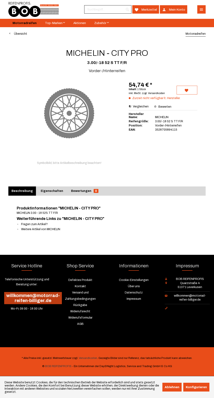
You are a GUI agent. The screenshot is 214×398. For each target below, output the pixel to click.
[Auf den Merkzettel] (187, 90)
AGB (80, 323)
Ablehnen (172, 387)
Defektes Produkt (80, 280)
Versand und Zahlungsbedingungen (80, 295)
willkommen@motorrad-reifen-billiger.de (33, 298)
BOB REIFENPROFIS (58, 366)
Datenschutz (134, 292)
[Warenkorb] (192, 9)
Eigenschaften (52, 191)
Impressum (134, 298)
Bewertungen (84, 191)
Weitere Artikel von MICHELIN (40, 229)
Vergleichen (140, 106)
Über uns (134, 286)
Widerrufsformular (80, 317)
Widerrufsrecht (80, 311)
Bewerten (164, 106)
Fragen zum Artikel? (34, 224)
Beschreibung (22, 191)
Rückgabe (80, 305)
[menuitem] (107, 9)
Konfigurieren (196, 387)
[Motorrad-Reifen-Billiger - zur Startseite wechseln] (33, 9)
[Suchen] (127, 9)
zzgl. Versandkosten (153, 93)
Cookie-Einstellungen (134, 280)
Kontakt (80, 286)
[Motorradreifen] (24, 23)
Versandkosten (88, 358)
